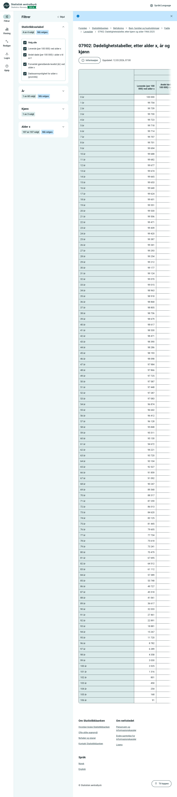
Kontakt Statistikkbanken (91, 743)
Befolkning (118, 28)
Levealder (88, 31)
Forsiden (83, 28)
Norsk (81, 763)
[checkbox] (43, 43)
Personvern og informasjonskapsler (126, 729)
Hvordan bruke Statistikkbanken (94, 727)
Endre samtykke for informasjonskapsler (126, 738)
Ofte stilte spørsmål (88, 732)
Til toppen (164, 783)
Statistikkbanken (100, 28)
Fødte (167, 28)
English (82, 769)
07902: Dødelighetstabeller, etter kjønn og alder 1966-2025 (126, 31)
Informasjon (92, 60)
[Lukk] (171, 16)
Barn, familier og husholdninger (144, 28)
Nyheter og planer (87, 738)
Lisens (119, 744)
